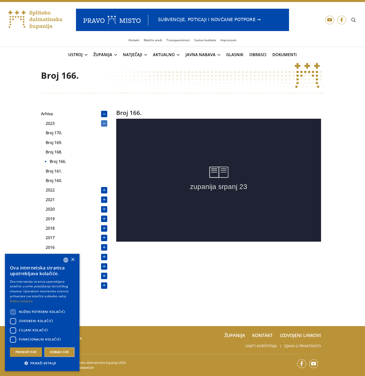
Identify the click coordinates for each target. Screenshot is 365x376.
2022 (50, 190)
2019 (50, 219)
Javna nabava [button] (200, 54)
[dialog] (42, 312)
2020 (50, 209)
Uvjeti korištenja (261, 345)
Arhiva (47, 113)
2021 (50, 199)
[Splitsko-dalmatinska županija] (35, 20)
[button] (42, 363)
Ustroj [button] (75, 54)
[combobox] (65, 260)
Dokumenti (284, 54)
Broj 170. (54, 133)
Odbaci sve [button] (59, 352)
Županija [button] (102, 54)
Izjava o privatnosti (302, 345)
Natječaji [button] (132, 54)
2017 (50, 237)
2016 (50, 247)
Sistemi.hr (86, 367)
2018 (50, 228)
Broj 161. (54, 171)
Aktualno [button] (164, 54)
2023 (50, 123)
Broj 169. (54, 142)
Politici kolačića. (21, 301)
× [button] (72, 260)
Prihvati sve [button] (26, 352)
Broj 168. (54, 152)
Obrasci (257, 54)
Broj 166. (58, 161)
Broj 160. (54, 180)
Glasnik (234, 54)
